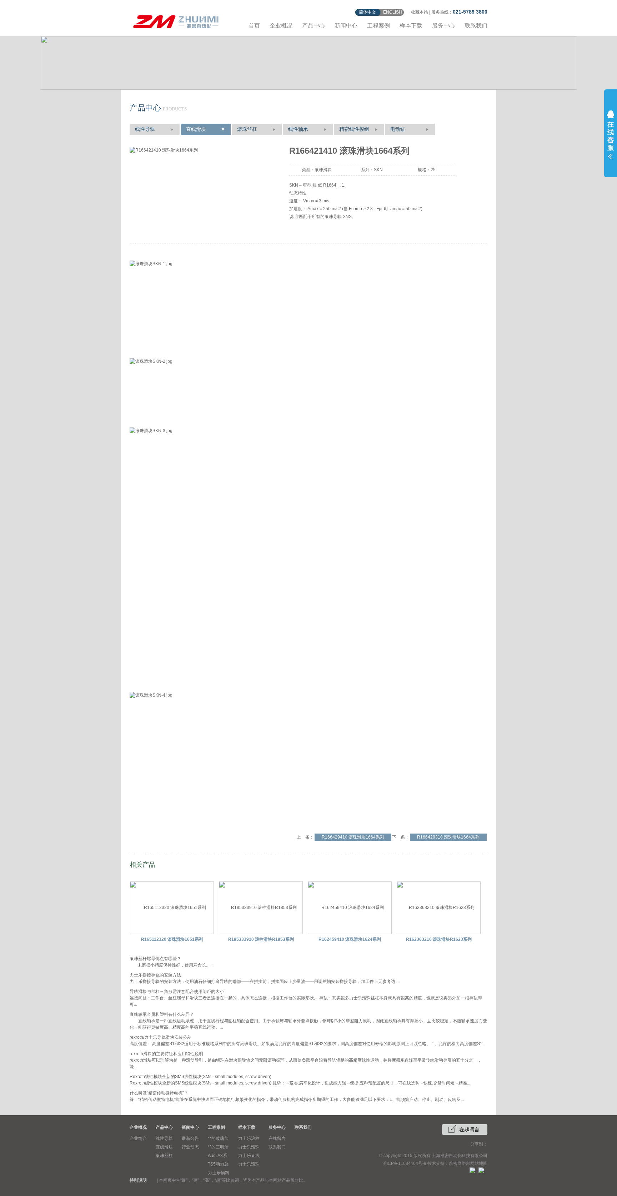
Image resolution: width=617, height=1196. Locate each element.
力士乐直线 (249, 1155)
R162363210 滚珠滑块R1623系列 (439, 939)
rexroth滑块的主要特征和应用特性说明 (166, 1053)
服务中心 (443, 26)
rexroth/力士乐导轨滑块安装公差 (160, 1037)
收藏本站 (419, 12)
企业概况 (281, 26)
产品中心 (313, 26)
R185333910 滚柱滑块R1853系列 (261, 939)
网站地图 (478, 1163)
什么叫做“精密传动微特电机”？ (159, 1093)
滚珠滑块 (323, 169)
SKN (378, 169)
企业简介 (138, 1138)
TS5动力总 (218, 1164)
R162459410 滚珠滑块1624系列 (349, 939)
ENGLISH (392, 12)
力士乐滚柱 (249, 1138)
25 (433, 169)
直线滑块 (196, 129)
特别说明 (138, 1180)
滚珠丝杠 (247, 129)
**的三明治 (218, 1147)
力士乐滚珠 (249, 1147)
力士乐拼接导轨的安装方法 (155, 975)
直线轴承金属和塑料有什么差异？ (162, 1014)
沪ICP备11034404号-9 (404, 1163)
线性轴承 (298, 129)
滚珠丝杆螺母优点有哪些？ (155, 958)
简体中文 (367, 12)
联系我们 (476, 26)
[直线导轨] (176, 20)
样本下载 (411, 26)
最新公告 (190, 1138)
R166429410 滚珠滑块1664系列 (353, 837)
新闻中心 (346, 26)
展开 (610, 135)
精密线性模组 (354, 129)
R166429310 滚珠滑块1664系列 (448, 837)
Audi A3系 (217, 1155)
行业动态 (190, 1147)
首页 (254, 26)
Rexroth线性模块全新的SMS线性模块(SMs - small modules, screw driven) (200, 1076)
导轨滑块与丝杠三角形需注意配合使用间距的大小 (177, 991)
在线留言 (277, 1138)
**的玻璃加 (218, 1138)
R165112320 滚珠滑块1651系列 (172, 939)
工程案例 (378, 26)
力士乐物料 (218, 1172)
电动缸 (397, 129)
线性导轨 (145, 129)
